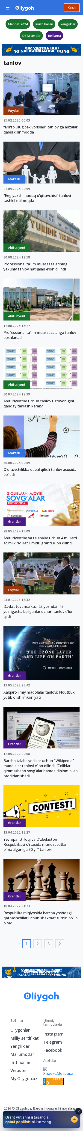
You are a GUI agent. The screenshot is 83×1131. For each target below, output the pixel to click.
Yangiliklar (67, 24)
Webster (18, 1070)
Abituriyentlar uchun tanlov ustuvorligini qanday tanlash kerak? (38, 403)
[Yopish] (78, 1111)
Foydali (13, 110)
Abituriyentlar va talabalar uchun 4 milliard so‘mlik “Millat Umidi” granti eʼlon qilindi (40, 540)
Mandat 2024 (18, 24)
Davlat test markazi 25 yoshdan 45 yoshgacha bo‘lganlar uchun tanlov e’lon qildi (38, 611)
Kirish (72, 7)
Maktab (14, 179)
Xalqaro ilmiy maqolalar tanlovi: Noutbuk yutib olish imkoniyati (39, 695)
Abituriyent (16, 247)
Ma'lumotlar (22, 1054)
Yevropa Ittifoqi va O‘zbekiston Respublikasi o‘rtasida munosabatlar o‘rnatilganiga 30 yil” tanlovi (35, 844)
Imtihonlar (20, 1062)
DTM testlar (31, 35)
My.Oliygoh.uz (23, 1078)
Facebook (52, 1050)
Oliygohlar (20, 1030)
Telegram (52, 1042)
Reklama (54, 35)
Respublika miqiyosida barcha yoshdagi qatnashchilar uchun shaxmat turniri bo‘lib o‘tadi (40, 918)
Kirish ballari (44, 24)
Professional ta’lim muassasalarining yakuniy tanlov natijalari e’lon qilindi (35, 266)
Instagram (53, 1034)
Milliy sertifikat (24, 1038)
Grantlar (14, 521)
